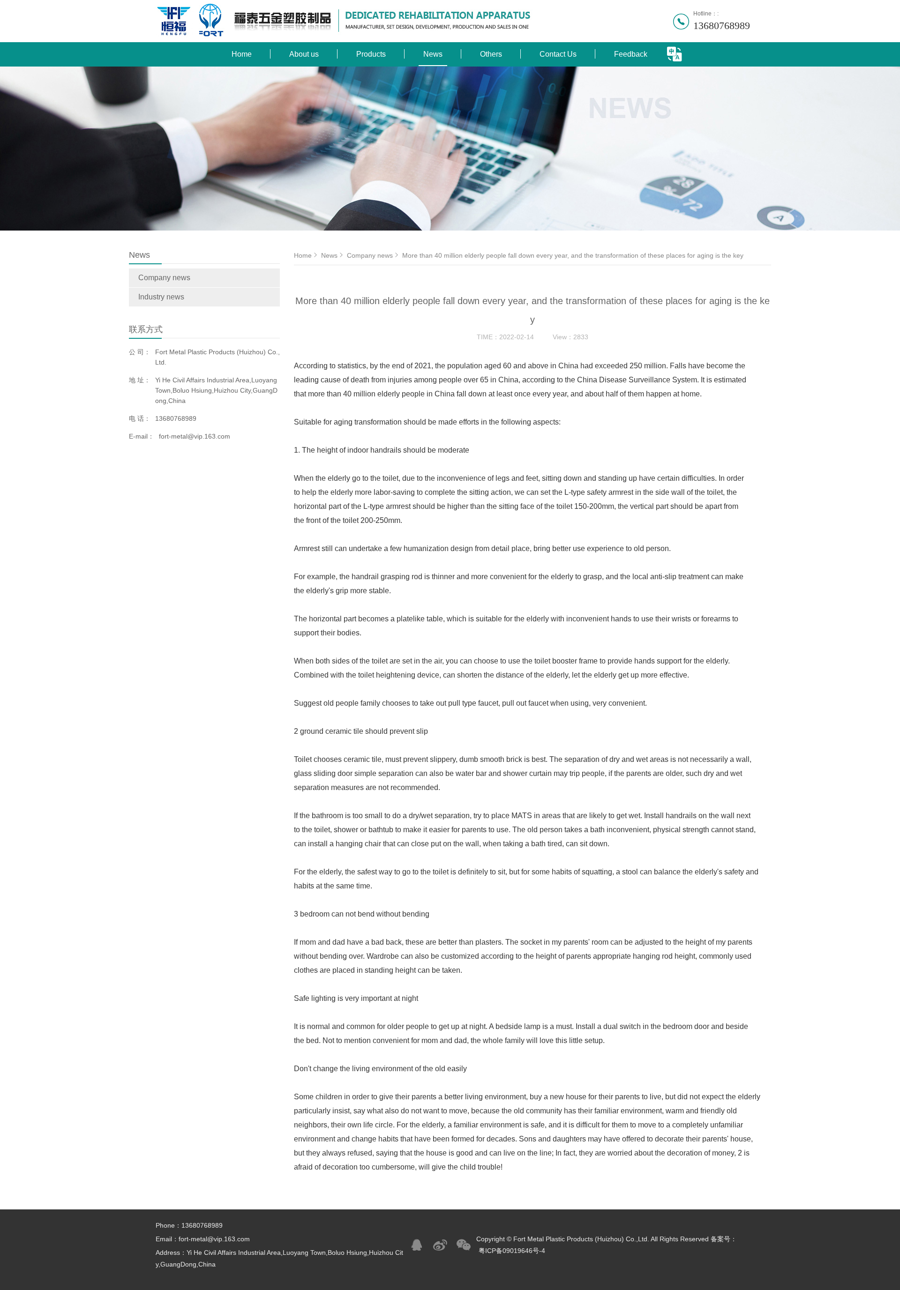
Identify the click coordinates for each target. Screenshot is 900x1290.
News (432, 54)
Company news (164, 278)
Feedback (630, 54)
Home (242, 54)
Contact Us (558, 54)
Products (371, 54)
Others (491, 54)
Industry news (161, 297)
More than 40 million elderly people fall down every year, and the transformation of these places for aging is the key (572, 255)
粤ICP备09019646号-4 (512, 1250)
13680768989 (721, 25)
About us (304, 54)
